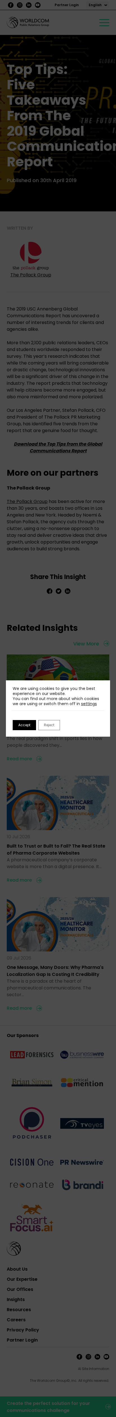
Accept (24, 725)
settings (89, 703)
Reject (49, 725)
